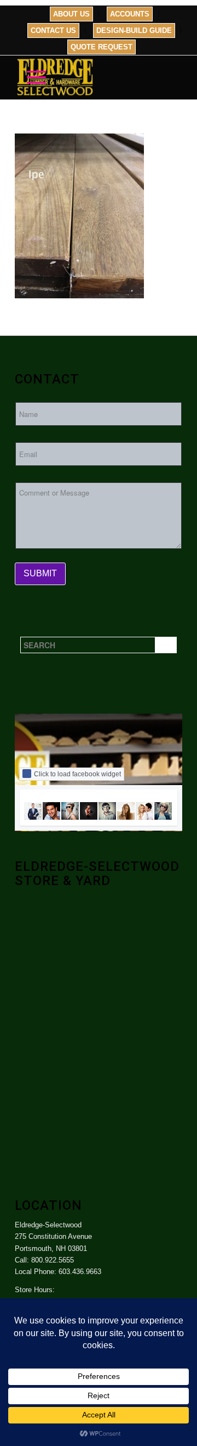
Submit (40, 573)
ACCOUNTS (129, 14)
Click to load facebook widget (77, 774)
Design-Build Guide (134, 30)
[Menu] (31, 77)
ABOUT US (71, 14)
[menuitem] (71, 14)
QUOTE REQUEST (101, 47)
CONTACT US (53, 30)
